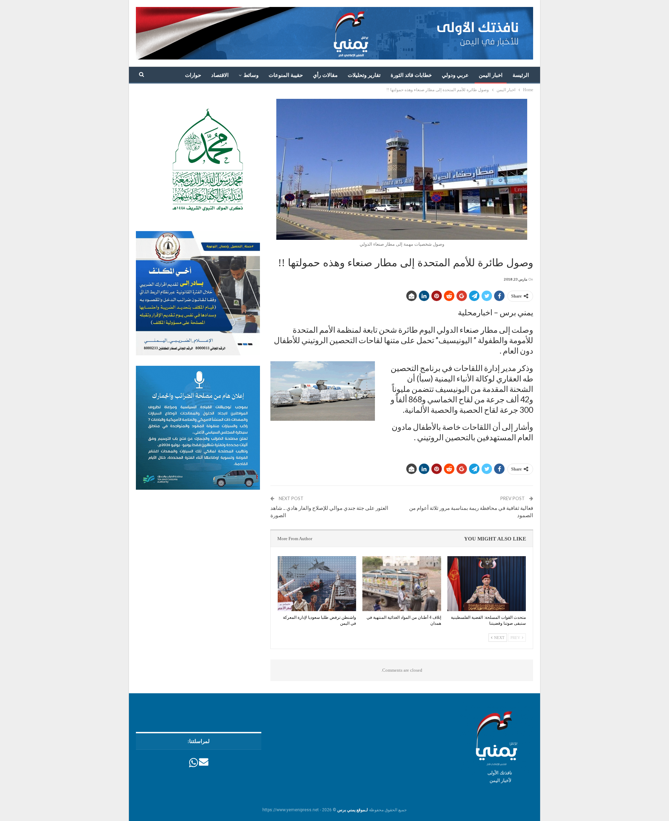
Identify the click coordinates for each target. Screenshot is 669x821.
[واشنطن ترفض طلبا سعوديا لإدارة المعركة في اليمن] (317, 583)
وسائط (251, 75)
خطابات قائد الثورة (411, 75)
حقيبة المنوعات (286, 75)
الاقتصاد (220, 75)
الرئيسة (521, 75)
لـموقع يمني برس (352, 809)
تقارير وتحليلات (364, 75)
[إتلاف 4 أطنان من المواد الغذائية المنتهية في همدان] (401, 583)
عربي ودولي (455, 75)
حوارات (193, 75)
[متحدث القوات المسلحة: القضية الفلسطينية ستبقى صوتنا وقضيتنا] (486, 583)
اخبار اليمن (490, 75)
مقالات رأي (325, 75)
